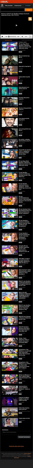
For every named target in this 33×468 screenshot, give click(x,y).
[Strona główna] (4, 2)
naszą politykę (27, 453)
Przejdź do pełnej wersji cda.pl (16, 446)
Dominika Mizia (8, 40)
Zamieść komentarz (24, 437)
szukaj (28, 10)
